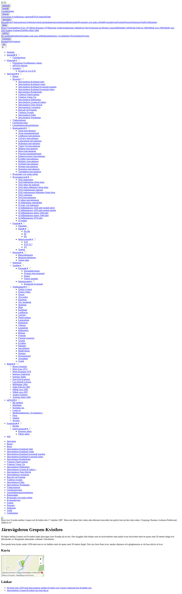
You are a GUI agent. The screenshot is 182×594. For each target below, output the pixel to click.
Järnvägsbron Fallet (27, 115)
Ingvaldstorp (23, 348)
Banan (4, 22)
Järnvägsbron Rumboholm (30, 92)
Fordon (120, 22)
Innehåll (5, 8)
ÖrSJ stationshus (25, 179)
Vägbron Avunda (26, 112)
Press (73, 36)
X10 (26, 242)
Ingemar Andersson (57, 28)
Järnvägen (6, 19)
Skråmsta (22, 305)
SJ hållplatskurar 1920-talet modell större (36, 208)
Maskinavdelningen (27, 257)
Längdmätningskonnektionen (54, 22)
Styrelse (85, 36)
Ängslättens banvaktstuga (29, 171)
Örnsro (21, 294)
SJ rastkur (22, 220)
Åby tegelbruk (24, 302)
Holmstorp (23, 322)
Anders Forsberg (13, 30)
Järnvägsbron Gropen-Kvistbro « (21, 469)
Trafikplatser (151, 22)
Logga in (36, 36)
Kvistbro (22, 343)
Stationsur (136, 22)
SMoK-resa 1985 (156, 28)
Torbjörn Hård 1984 (30, 30)
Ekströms (22, 299)
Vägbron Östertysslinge (28, 94)
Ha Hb (27, 231)
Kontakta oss (26, 36)
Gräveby (22, 315)
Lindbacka (23, 312)
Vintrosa (22, 325)
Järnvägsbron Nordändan (29, 117)
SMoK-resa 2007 (20, 392)
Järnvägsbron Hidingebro (29, 99)
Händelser (16, 36)
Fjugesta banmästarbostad (29, 153)
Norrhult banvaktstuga (28, 164)
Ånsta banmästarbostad (28, 133)
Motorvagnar (25, 239)
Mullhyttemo (24, 351)
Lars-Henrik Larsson (106, 28)
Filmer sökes (24, 434)
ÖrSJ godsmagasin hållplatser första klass (36, 192)
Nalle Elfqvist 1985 (139, 28)
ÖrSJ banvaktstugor (27, 197)
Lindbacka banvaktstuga (29, 136)
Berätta (4, 41)
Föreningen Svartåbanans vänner (16, 17)
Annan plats (23, 260)
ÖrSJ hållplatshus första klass (31, 182)
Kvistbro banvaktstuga (28, 159)
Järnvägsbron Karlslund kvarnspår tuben (36, 89)
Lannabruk (23, 328)
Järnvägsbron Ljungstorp (29, 107)
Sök (4, 44)
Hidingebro (23, 330)
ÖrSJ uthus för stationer (28, 184)
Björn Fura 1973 (22, 28)
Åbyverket (23, 297)
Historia (5, 14)
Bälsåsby (22, 346)
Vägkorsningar (18, 22)
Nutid (48, 17)
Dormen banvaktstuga (28, 166)
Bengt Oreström (8, 28)
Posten (27, 276)
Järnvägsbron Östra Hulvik (30, 105)
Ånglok (21, 249)
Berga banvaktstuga (27, 151)
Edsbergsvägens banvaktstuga (31, 156)
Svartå (21, 361)
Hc (25, 234)
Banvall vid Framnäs (27, 110)
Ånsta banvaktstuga (27, 130)
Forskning (6, 39)
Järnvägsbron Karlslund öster (31, 82)
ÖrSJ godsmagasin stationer (30, 190)
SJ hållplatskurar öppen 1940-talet (33, 215)
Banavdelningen (25, 255)
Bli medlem (6, 36)
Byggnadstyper (110, 22)
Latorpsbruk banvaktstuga (30, 141)
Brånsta (21, 333)
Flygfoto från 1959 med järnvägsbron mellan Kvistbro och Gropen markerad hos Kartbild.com (49, 588)
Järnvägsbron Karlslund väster (31, 84)
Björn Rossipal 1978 (39, 28)
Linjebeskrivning (33, 22)
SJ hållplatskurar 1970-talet (30, 218)
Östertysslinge (24, 317)
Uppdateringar (7, 11)
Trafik (143, 22)
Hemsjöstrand (24, 356)
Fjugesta (22, 335)
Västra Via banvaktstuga (29, 146)
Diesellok (22, 226)
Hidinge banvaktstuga (28, 148)
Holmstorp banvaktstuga (29, 143)
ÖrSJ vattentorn (25, 195)
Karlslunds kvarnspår (33, 284)
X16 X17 (28, 244)
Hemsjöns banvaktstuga (29, 169)
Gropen (21, 340)
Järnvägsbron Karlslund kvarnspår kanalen (37, 87)
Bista (20, 307)
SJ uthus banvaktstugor (28, 200)
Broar (9, 22)
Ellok (22, 229)
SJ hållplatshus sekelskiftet (30, 202)
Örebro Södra (24, 292)
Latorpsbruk (23, 320)
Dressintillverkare (32, 271)
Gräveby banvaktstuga (28, 138)
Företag (23, 268)
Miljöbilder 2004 (123, 28)
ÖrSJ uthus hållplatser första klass (33, 187)
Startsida (6, 5)
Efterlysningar (14, 41)
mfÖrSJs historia (38, 17)
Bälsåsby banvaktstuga (28, 161)
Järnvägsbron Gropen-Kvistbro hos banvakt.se (27, 590)
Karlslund (22, 310)
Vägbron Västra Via (27, 97)
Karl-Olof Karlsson (88, 28)
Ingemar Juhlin (73, 28)
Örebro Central (25, 289)
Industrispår (25, 281)
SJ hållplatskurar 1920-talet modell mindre (37, 210)
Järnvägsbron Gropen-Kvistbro (32, 102)
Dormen (22, 353)
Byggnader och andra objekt (91, 22)
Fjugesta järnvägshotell (34, 273)
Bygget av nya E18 (27, 71)
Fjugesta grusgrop (26, 338)
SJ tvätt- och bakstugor (28, 205)
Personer (128, 22)
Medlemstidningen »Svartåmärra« (55, 36)
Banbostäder (72, 22)
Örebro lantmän (31, 278)
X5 (25, 247)
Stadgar (78, 36)
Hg (25, 236)
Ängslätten (23, 358)
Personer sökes (25, 431)
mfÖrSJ (5, 33)
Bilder (4, 25)
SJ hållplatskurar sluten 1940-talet (33, 213)
